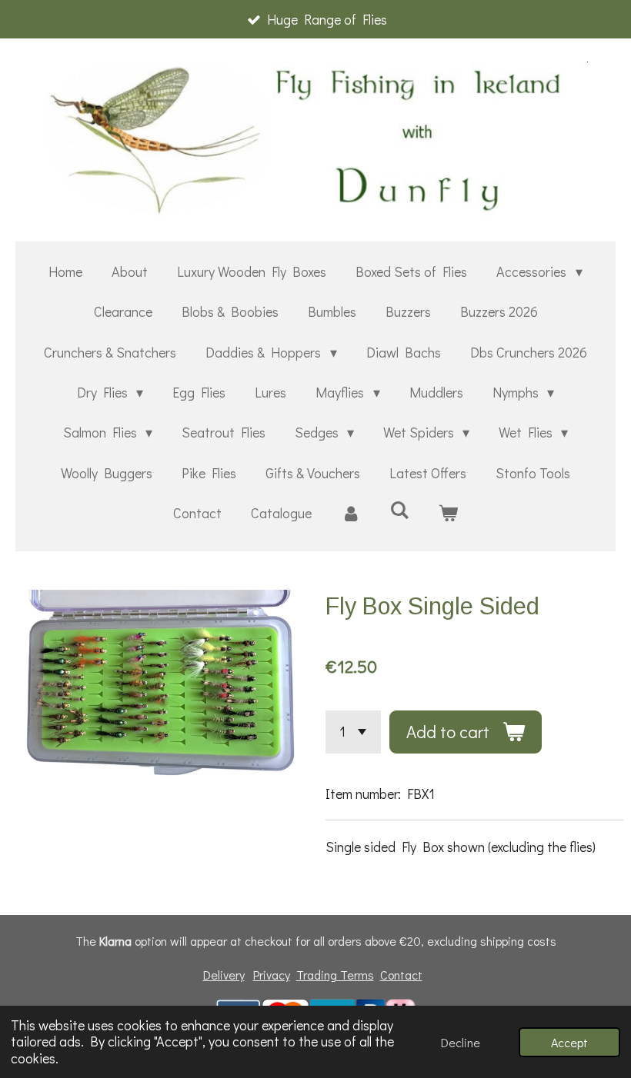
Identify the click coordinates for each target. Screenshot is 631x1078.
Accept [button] (569, 1042)
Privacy (271, 975)
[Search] (399, 510)
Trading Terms (335, 975)
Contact (401, 975)
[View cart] (448, 513)
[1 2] (353, 732)
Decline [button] (460, 1042)
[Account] (350, 513)
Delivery (224, 975)
